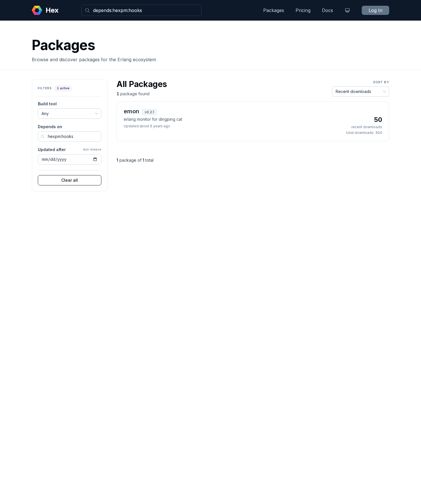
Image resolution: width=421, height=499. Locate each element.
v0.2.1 (149, 112)
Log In (375, 10)
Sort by (381, 82)
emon (131, 111)
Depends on (50, 126)
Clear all (69, 180)
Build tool (47, 103)
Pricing (303, 10)
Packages (273, 10)
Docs (327, 10)
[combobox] (141, 10)
